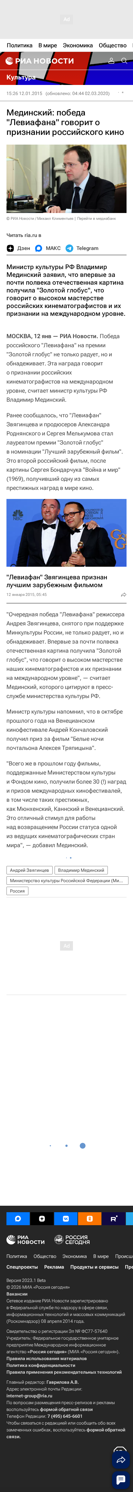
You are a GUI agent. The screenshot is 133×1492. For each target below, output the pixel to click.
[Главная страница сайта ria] (38, 61)
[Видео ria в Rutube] (113, 1218)
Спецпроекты (22, 1267)
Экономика (75, 1256)
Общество (45, 1256)
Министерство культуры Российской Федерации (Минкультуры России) (69, 880)
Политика (16, 1256)
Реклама (54, 1267)
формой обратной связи (66, 1409)
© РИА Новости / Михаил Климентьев (40, 218)
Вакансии (16, 1294)
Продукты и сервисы (94, 1267)
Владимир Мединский (81, 870)
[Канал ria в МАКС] (18, 1218)
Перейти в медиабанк (96, 218)
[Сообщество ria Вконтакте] (65, 1218)
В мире (101, 1256)
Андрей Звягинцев (29, 870)
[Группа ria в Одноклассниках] (89, 1218)
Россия (17, 891)
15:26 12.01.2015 (24, 93)
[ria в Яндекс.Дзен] (42, 1218)
